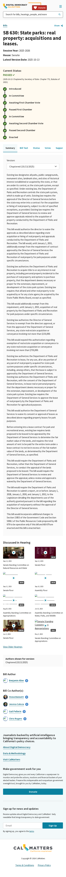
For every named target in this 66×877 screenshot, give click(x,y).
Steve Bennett (16, 696)
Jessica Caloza (16, 704)
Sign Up (53, 825)
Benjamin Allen (16, 680)
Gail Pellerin (15, 711)
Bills (5, 25)
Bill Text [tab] (24, 147)
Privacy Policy (44, 865)
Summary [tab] (10, 147)
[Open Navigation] (60, 6)
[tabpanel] (33, 345)
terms (31, 831)
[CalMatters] (33, 848)
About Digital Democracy (16, 747)
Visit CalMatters (11, 759)
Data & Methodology (14, 753)
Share (57, 25)
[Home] (15, 6)
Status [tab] (36, 147)
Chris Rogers (15, 718)
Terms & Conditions (24, 865)
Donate (41, 7)
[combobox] (33, 14)
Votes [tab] (48, 147)
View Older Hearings (12, 646)
